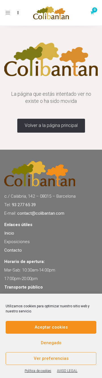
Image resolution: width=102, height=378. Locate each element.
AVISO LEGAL (67, 371)
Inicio (9, 233)
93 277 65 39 (24, 204)
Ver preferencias (51, 358)
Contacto (13, 250)
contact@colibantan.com (40, 213)
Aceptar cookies (51, 327)
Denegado (51, 342)
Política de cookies (38, 371)
